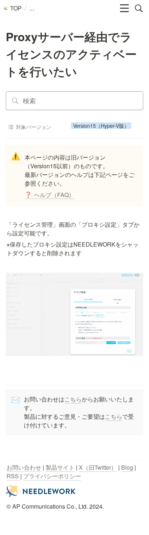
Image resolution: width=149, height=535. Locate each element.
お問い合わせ (24, 467)
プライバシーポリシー (52, 476)
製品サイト (60, 467)
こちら (73, 399)
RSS (13, 476)
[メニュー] (124, 8)
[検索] (139, 8)
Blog (127, 467)
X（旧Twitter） (98, 467)
